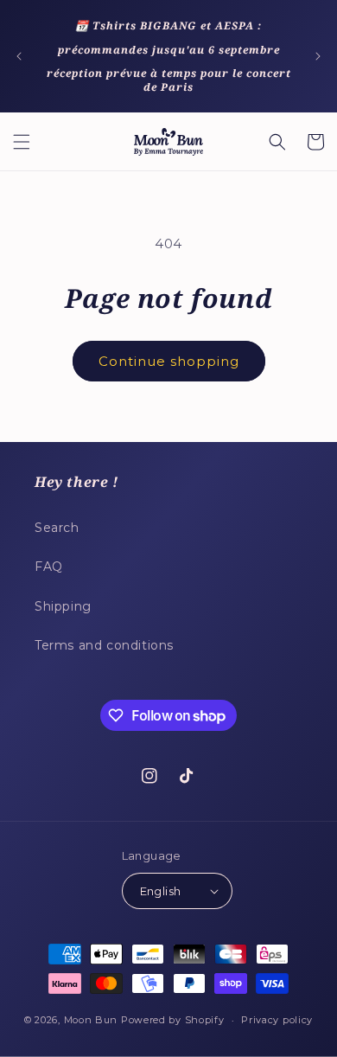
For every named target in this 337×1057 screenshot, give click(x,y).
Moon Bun (91, 1020)
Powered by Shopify (173, 1020)
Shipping (63, 606)
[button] (22, 142)
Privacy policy (277, 1020)
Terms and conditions (104, 645)
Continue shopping (169, 361)
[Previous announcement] (19, 56)
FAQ (49, 566)
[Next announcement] (318, 56)
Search (57, 527)
